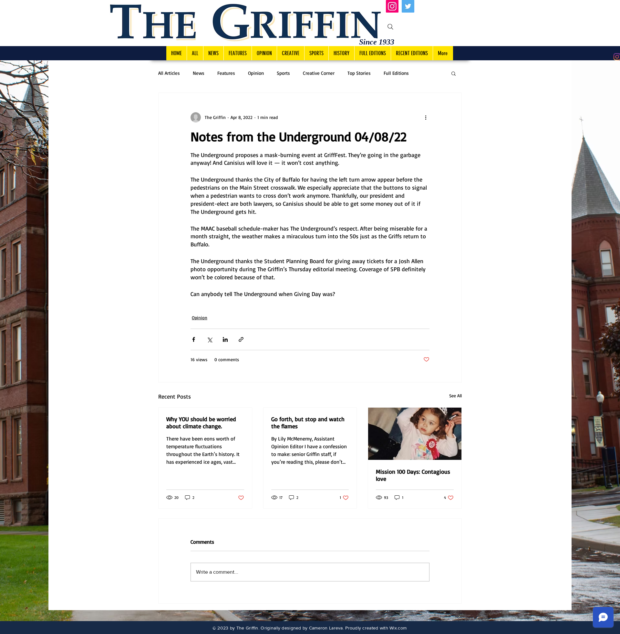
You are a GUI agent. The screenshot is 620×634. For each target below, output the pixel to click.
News (198, 73)
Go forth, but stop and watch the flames (308, 422)
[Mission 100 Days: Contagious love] (414, 434)
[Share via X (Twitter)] (209, 339)
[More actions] (425, 117)
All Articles (169, 73)
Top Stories (359, 73)
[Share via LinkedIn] (225, 339)
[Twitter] (408, 6)
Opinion (256, 73)
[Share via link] (241, 339)
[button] (453, 73)
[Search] (390, 27)
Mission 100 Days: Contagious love (413, 475)
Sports (283, 73)
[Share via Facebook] (194, 339)
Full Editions (396, 73)
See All (455, 395)
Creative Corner (319, 73)
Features (226, 73)
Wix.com (398, 627)
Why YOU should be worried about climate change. (201, 422)
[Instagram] (392, 6)
